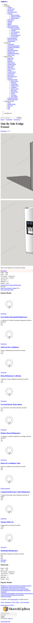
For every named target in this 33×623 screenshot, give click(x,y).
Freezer (3, 285)
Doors (15, 590)
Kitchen (9, 70)
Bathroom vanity (7, 587)
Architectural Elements (13, 45)
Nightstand (5, 593)
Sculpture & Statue (12, 39)
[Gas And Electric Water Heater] (9, 399)
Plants (9, 102)
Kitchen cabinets (7, 585)
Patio (8, 107)
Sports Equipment (15, 35)
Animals (9, 7)
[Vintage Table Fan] (9, 517)
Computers (26, 593)
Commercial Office (12, 98)
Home (5, 4)
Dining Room (11, 62)
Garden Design (11, 104)
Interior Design (8, 56)
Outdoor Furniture (16, 16)
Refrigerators (17, 285)
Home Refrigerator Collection (11, 376)
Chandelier (8, 596)
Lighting (9, 22)
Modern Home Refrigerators (10, 433)
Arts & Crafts (11, 9)
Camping (13, 30)
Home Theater (11, 69)
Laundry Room (11, 72)
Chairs (27, 585)
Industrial (9, 21)
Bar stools (24, 590)
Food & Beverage (12, 12)
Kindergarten (14, 92)
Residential (10, 49)
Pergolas (10, 595)
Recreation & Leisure (13, 27)
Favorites (3, 561)
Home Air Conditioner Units (10, 463)
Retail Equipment (12, 38)
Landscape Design (9, 101)
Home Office (10, 65)
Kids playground (19, 589)
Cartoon (17, 593)
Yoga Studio (14, 96)
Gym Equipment (15, 32)
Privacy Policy (15, 602)
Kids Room (10, 75)
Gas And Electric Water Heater (11, 404)
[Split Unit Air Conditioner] (9, 342)
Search (19, 117)
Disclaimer (8, 602)
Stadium (19, 590)
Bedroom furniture (20, 585)
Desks (14, 585)
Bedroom (9, 61)
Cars (8, 589)
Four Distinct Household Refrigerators (14, 317)
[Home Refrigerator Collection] (9, 371)
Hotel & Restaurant (12, 99)
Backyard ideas (17, 595)
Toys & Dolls (14, 36)
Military (9, 24)
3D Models (7, 6)
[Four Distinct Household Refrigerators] (9, 312)
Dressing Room (11, 64)
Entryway (10, 78)
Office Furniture (15, 15)
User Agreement (24, 602)
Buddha (12, 593)
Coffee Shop (14, 84)
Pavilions (5, 595)
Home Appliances (9, 285)
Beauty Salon (14, 81)
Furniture (9, 13)
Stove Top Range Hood (7, 289)
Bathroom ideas (9, 590)
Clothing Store (15, 85)
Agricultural (10, 44)
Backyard (10, 105)
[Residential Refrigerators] (9, 545)
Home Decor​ (10, 19)
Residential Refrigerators (9, 551)
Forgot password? (5, 621)
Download (4, 271)
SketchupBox (4, 1)
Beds (2, 585)
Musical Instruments (12, 26)
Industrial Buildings (12, 50)
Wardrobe (12, 589)
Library (13, 93)
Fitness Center (14, 88)
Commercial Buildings (13, 47)
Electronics (10, 10)
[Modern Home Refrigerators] (9, 428)
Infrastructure (11, 52)
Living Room (11, 73)
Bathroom (10, 59)
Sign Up (10, 618)
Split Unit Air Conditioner (10, 347)
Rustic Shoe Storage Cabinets (8, 288)
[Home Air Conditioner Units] (9, 458)
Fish (9, 593)
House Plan (10, 58)
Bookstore (13, 82)
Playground (14, 33)
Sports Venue (11, 55)
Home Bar (10, 67)
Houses (5, 589)
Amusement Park (15, 29)
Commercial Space (12, 79)
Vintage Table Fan (7, 522)
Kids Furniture (15, 18)
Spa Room (13, 95)
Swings (21, 593)
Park (8, 108)
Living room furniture (18, 587)
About (2, 602)
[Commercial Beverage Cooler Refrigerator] (9, 487)
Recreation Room (12, 76)
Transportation (11, 41)
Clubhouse (14, 87)
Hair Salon (14, 90)
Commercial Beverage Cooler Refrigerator (15, 492)
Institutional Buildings (13, 53)
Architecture (7, 42)
